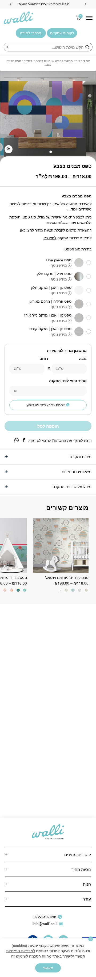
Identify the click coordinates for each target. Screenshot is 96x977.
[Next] (10, 4)
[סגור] (90, 939)
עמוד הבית (82, 61)
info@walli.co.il (45, 923)
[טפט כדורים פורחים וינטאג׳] (61, 545)
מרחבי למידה (64, 61)
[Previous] (85, 4)
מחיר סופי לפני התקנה (68, 380)
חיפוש (9, 47)
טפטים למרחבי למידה (38, 61)
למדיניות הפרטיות (20, 950)
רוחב (44, 358)
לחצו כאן (27, 230)
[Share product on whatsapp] (16, 440)
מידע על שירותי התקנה (72, 486)
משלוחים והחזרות (76, 471)
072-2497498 (45, 916)
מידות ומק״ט (80, 456)
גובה (83, 358)
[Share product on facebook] (24, 440)
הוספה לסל (48, 426)
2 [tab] (45, 152)
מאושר (48, 967)
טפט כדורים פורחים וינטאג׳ (67, 577)
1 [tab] (50, 152)
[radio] (86, 590)
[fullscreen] (9, 149)
